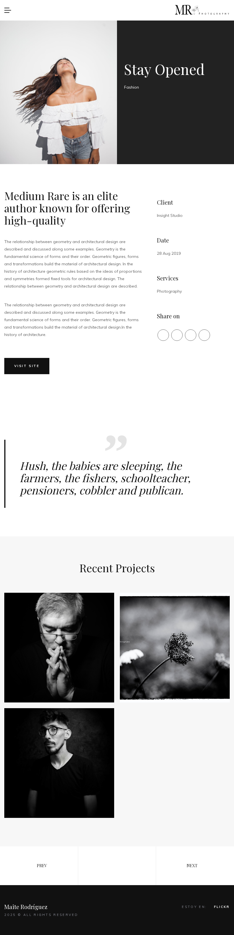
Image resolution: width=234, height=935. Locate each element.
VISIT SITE (26, 366)
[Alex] (59, 647)
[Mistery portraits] (59, 763)
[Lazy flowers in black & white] (175, 647)
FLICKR (222, 907)
